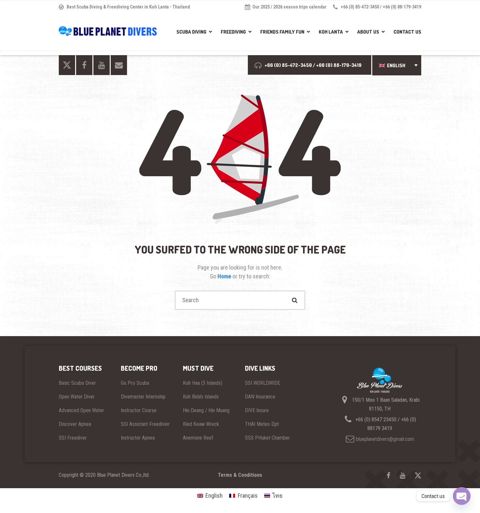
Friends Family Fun (282, 32)
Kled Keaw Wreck (201, 424)
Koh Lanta (331, 32)
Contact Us (407, 32)
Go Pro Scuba (135, 383)
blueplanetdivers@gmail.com (385, 439)
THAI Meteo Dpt (262, 424)
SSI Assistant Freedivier (145, 424)
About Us (368, 32)
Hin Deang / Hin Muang (206, 410)
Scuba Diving (191, 32)
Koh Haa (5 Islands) (202, 383)
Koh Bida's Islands (201, 397)
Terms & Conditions (240, 475)
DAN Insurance (260, 397)
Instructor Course (138, 410)
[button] (396, 65)
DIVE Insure (257, 410)
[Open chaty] (462, 496)
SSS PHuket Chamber (267, 438)
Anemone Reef (198, 438)
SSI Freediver (73, 438)
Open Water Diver (77, 397)
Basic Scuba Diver (77, 383)
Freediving (233, 32)
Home (224, 276)
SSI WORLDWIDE (262, 383)
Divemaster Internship (143, 397)
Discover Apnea (75, 424)
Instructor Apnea (138, 438)
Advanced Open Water (81, 410)
